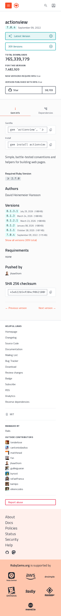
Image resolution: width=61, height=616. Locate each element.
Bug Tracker (11, 361)
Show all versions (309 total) (21, 240)
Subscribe (10, 384)
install (8, 138)
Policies (11, 528)
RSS (7, 390)
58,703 (49, 90)
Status (10, 534)
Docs (9, 522)
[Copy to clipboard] (50, 130)
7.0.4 (11, 234)
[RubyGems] (16, 5)
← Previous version (16, 308)
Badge (8, 378)
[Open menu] (8, 5)
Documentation (13, 349)
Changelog (11, 337)
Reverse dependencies (17, 402)
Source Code (12, 343)
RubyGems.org (20, 565)
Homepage (11, 332)
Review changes (14, 372)
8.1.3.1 (12, 211)
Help (9, 545)
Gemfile (9, 123)
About (10, 517)
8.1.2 (11, 225)
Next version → (47, 308)
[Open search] (46, 5)
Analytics (10, 396)
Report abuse (15, 502)
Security (11, 539)
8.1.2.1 (12, 220)
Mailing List (11, 355)
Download (10, 367)
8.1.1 (11, 230)
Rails (7, 431)
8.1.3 (11, 216)
